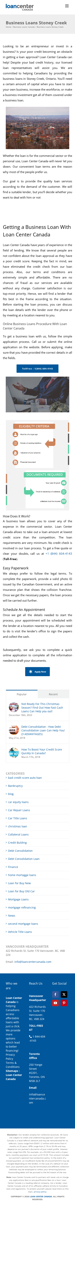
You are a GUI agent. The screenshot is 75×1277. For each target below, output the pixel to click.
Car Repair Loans (19, 810)
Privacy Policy (10, 1056)
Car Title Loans (17, 818)
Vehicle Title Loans (20, 932)
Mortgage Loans (18, 899)
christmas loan (17, 826)
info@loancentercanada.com (32, 962)
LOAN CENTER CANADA (40, 1196)
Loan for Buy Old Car (21, 891)
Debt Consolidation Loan (24, 859)
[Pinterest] (64, 1003)
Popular (22, 694)
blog (11, 794)
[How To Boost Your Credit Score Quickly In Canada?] (14, 749)
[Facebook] (55, 994)
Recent (53, 694)
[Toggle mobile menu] (67, 6)
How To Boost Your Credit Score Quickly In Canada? (41, 751)
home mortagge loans (22, 875)
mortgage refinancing (22, 907)
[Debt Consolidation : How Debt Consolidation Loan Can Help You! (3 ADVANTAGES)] (14, 727)
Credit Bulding (17, 842)
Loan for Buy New (19, 883)
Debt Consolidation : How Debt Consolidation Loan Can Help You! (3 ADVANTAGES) (43, 730)
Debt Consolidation (20, 850)
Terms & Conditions (13, 1065)
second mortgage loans (23, 923)
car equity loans (18, 802)
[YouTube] (55, 1003)
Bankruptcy (15, 786)
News (11, 915)
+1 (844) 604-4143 (59, 553)
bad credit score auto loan (25, 777)
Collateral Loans (18, 834)
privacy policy (40, 1191)
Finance (13, 867)
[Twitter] (64, 994)
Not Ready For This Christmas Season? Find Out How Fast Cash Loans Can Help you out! (42, 707)
